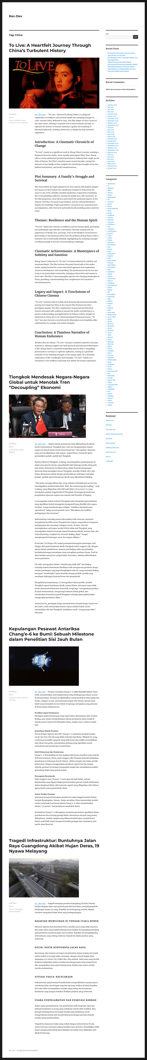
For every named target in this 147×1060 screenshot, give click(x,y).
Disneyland (111, 245)
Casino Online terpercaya (114, 434)
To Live (17, 122)
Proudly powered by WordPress (27, 1051)
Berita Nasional (113, 208)
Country (110, 233)
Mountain (111, 326)
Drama (110, 249)
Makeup (110, 308)
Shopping (111, 364)
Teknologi (111, 376)
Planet (110, 346)
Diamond (111, 242)
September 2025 (113, 125)
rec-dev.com (40, 114)
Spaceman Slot (113, 371)
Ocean (110, 339)
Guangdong (18, 909)
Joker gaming (110, 443)
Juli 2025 (111, 128)
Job (109, 292)
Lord (109, 306)
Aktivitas (111, 188)
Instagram (111, 283)
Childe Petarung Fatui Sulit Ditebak (119, 62)
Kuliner (110, 301)
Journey (12, 122)
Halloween (111, 272)
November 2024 (113, 146)
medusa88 (109, 461)
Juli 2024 (111, 155)
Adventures (111, 184)
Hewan (110, 276)
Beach (110, 204)
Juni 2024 (111, 157)
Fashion (110, 256)
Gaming (110, 263)
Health (110, 274)
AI (108, 186)
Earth (109, 251)
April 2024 (111, 161)
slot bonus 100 (111, 452)
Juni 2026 (111, 109)
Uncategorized (113, 385)
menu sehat (112, 317)
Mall (109, 310)
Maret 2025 (111, 137)
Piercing (110, 344)
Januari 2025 (112, 141)
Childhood (111, 224)
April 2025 (111, 134)
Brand (110, 213)
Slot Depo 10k (110, 429)
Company (111, 229)
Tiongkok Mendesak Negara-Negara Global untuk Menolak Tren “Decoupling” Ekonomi (49, 382)
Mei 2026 (111, 112)
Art (109, 199)
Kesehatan (111, 297)
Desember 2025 (113, 118)
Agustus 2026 (112, 105)
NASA (109, 335)
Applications (112, 197)
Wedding (111, 396)
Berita (11, 447)
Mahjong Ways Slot (112, 448)
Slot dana (109, 439)
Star (109, 373)
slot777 (108, 457)
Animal (110, 193)
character (111, 222)
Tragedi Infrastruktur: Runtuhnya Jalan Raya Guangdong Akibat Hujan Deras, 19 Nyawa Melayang (54, 846)
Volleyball (111, 389)
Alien (109, 190)
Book (109, 211)
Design (110, 240)
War (109, 391)
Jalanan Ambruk (15, 911)
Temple (110, 378)
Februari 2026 (112, 114)
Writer (110, 400)
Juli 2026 (111, 107)
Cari (107, 34)
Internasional (112, 285)
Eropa (16, 450)
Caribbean (111, 215)
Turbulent (24, 122)
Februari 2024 (112, 166)
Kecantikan (111, 294)
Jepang (110, 290)
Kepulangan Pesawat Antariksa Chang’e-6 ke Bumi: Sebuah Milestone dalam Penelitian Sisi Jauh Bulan (51, 634)
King (109, 299)
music (110, 333)
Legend (110, 303)
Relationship (112, 360)
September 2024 (113, 150)
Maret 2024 (111, 164)
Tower (110, 382)
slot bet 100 (110, 420)
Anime (110, 195)
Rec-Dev (15, 16)
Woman (110, 398)
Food (109, 258)
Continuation (112, 231)
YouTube (111, 403)
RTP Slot (109, 425)
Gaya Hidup (111, 265)
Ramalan (111, 358)
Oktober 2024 (112, 148)
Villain (110, 387)
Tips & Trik (111, 380)
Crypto (110, 238)
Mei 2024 (111, 159)
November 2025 (113, 121)
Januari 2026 (112, 116)
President (111, 351)
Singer (110, 369)
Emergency (111, 254)
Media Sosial (112, 315)
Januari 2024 (112, 168)
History (23, 120)
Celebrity (111, 220)
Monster (110, 324)
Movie (11, 117)
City (109, 227)
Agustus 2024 (112, 152)
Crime (110, 236)
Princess (110, 355)
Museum (111, 330)
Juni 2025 (111, 130)
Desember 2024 (113, 143)
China (11, 120)
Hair (109, 269)
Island (110, 288)
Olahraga (111, 342)
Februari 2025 (112, 139)
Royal (109, 362)
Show (109, 367)
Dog (109, 247)
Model (110, 321)
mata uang (111, 312)
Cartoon (110, 218)
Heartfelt (17, 120)
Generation (111, 267)
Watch (110, 394)
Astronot (111, 202)
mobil (109, 319)
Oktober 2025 (112, 123)
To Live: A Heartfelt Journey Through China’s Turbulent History (50, 48)
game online (112, 260)
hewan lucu (111, 278)
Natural (110, 337)
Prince (110, 353)
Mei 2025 (111, 132)
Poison (110, 348)
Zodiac (110, 405)
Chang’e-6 (12, 697)
